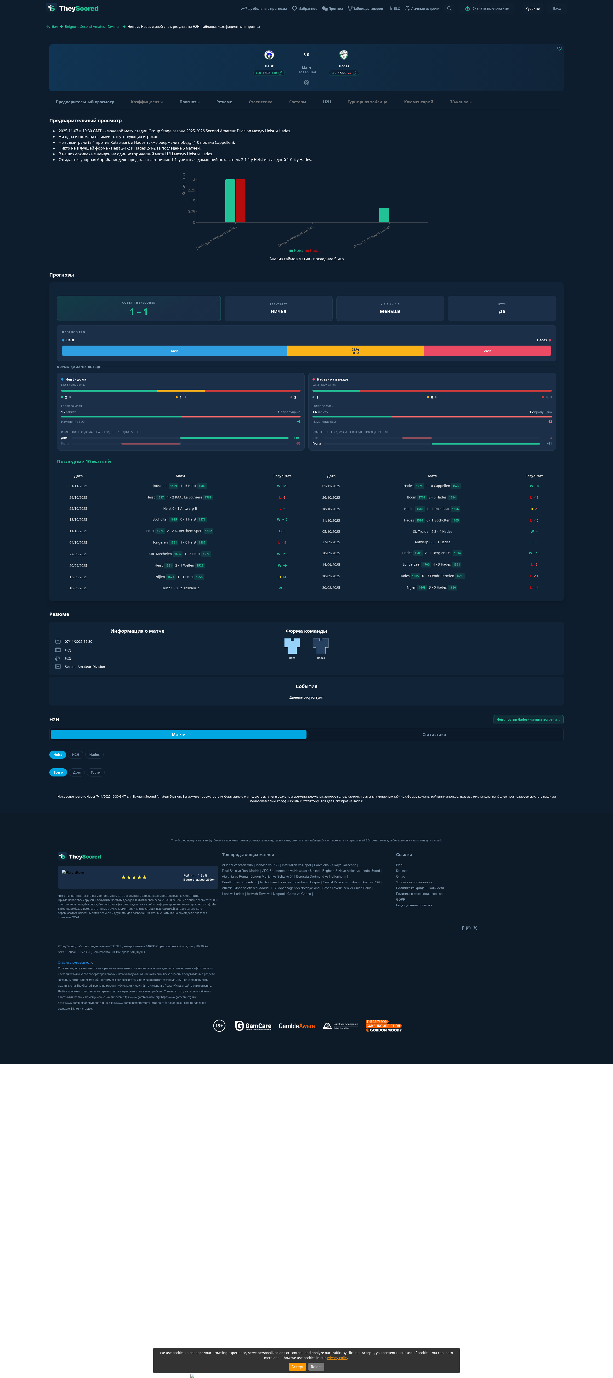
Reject (316, 1366)
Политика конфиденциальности (420, 888)
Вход (557, 8)
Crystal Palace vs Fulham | (342, 882)
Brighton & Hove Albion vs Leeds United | (352, 871)
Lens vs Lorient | (234, 894)
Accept (297, 1366)
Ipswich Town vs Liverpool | (266, 894)
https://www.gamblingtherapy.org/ (130, 1003)
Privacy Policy (337, 1357)
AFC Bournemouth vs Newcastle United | (292, 871)
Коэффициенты (147, 101)
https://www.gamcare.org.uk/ (178, 997)
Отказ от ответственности (75, 962)
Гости (96, 772)
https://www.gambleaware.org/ (142, 997)
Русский (532, 8)
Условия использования (414, 882)
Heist (57, 754)
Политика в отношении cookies (419, 894)
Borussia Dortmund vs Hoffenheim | (322, 876)
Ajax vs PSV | (372, 882)
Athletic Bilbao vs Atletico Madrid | (246, 888)
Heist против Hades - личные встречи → (529, 719)
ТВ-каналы (461, 101)
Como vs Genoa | (300, 894)
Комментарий (418, 101)
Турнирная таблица (367, 101)
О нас (400, 876)
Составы (297, 101)
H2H (327, 101)
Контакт (402, 871)
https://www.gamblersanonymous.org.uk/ (83, 1003)
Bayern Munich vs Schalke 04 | (272, 876)
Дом (77, 772)
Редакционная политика (414, 905)
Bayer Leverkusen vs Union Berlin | (347, 888)
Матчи (179, 734)
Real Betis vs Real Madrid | (241, 871)
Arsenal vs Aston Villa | (238, 865)
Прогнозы (190, 101)
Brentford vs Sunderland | (240, 882)
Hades (94, 754)
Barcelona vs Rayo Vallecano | (336, 865)
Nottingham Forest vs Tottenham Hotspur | (291, 882)
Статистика (260, 101)
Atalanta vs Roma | (236, 876)
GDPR (400, 899)
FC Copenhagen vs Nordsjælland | (296, 888)
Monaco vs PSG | (268, 865)
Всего (58, 772)
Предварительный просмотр (85, 101)
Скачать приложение (490, 8)
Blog (399, 865)
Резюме (224, 101)
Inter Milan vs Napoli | (297, 865)
